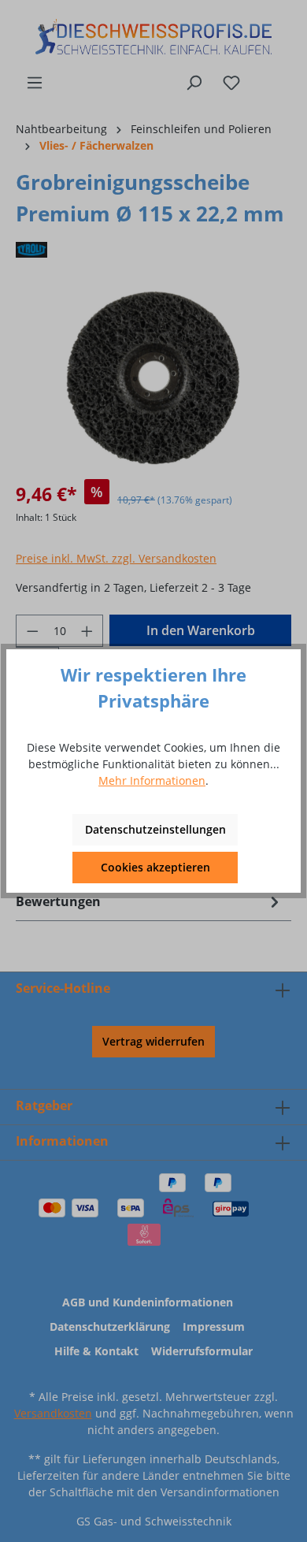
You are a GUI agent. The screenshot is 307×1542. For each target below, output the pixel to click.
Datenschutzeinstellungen (155, 829)
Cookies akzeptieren (155, 867)
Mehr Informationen (151, 780)
